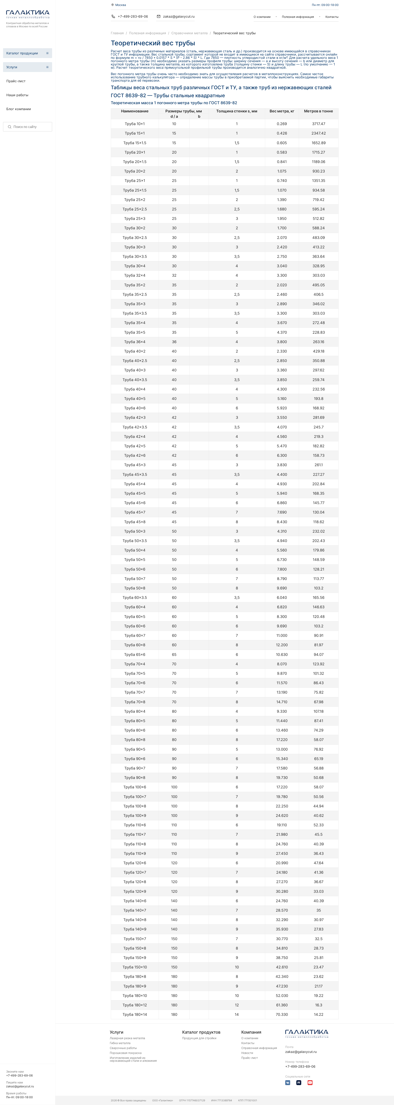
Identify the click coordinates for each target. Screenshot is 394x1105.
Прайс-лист (16, 81)
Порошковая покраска (126, 1052)
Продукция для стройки (199, 1038)
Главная (117, 33)
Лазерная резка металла (127, 1038)
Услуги (11, 67)
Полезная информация (298, 16)
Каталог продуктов (201, 1032)
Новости (247, 1052)
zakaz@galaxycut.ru (20, 1086)
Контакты (332, 16)
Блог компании (18, 109)
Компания (251, 1032)
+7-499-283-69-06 (19, 1075)
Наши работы (17, 95)
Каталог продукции (22, 53)
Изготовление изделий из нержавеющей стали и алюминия (133, 1059)
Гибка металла (120, 1043)
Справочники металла (189, 33)
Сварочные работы (123, 1048)
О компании (262, 16)
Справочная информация (259, 1048)
